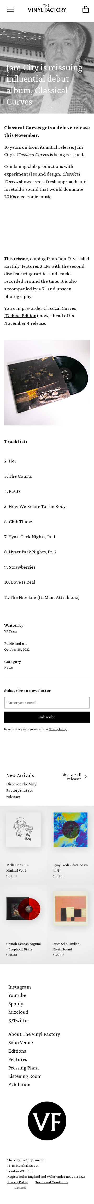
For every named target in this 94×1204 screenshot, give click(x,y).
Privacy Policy (17, 1182)
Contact (20, 1187)
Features (17, 1059)
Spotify (15, 1003)
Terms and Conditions (52, 1182)
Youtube (17, 995)
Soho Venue (20, 1042)
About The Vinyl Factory (34, 1034)
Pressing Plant (23, 1068)
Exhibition (19, 1084)
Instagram (19, 987)
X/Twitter (18, 1020)
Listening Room (25, 1076)
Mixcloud (18, 1012)
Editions (17, 1051)
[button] (15, 9)
